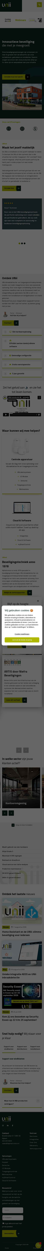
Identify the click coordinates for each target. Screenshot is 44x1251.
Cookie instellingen (22, 634)
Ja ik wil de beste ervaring (22, 640)
